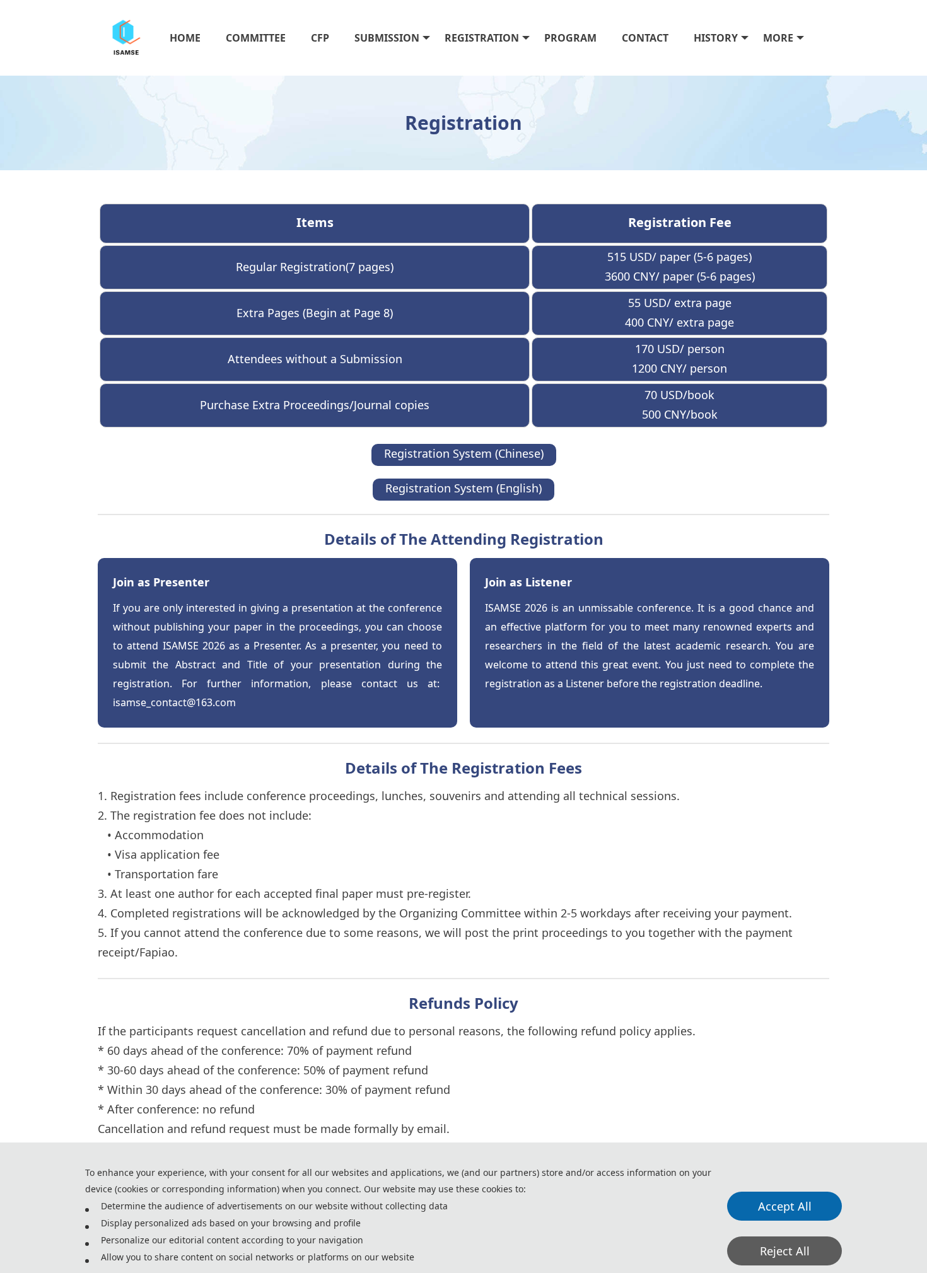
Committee (256, 38)
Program (570, 38)
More (778, 38)
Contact (645, 38)
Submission (386, 38)
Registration (482, 38)
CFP (320, 38)
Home (185, 38)
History (716, 38)
